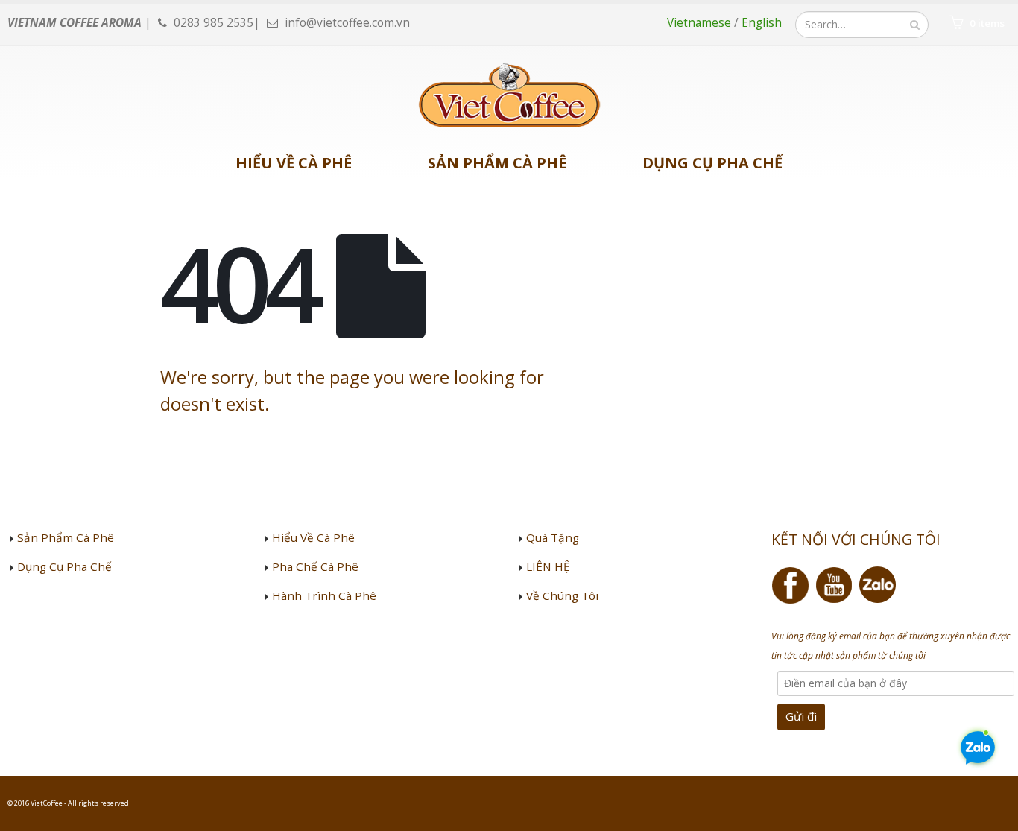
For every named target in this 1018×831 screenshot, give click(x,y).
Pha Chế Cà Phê (315, 566)
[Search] (914, 24)
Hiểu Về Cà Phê (293, 163)
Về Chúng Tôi (562, 595)
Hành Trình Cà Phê (324, 595)
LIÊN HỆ (548, 566)
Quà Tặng (552, 537)
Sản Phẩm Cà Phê (497, 163)
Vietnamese (700, 23)
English (762, 23)
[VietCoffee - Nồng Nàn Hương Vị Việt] (509, 96)
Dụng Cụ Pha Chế (712, 163)
